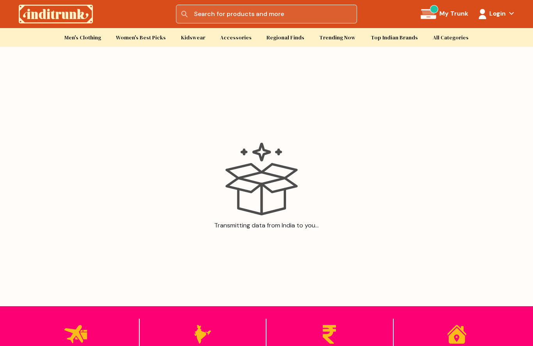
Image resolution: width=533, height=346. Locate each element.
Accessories (236, 37)
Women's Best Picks (141, 37)
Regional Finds (285, 37)
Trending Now (337, 37)
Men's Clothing (82, 37)
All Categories (451, 37)
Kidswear (193, 37)
